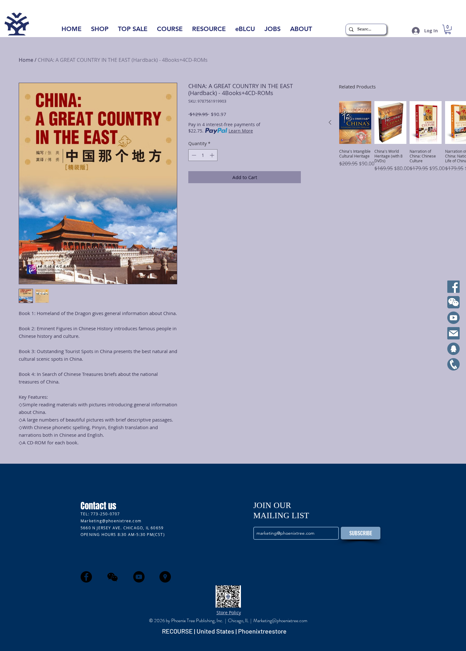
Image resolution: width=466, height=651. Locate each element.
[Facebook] (453, 286)
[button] (301, 30)
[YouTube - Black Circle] (139, 577)
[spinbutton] (203, 155)
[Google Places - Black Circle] (165, 577)
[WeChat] (453, 302)
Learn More (241, 131)
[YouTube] (453, 318)
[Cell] (453, 364)
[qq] (453, 349)
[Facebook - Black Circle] (86, 577)
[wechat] (112, 577)
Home (26, 59)
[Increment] (213, 155)
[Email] (453, 333)
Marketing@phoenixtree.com (111, 520)
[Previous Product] (330, 122)
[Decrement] (193, 155)
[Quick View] (355, 122)
